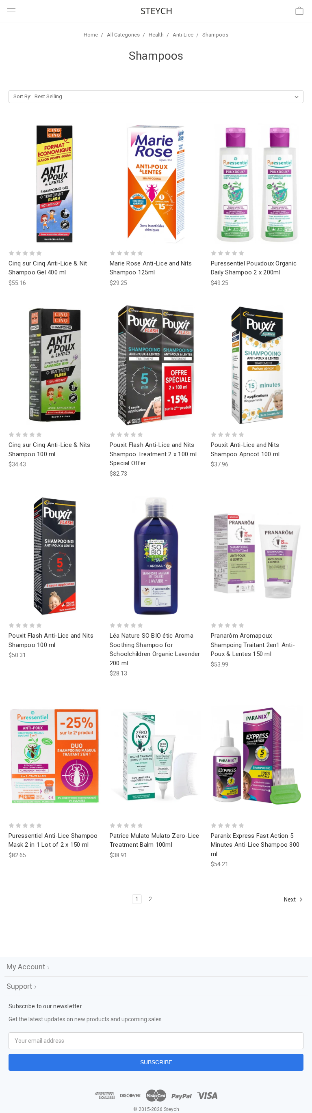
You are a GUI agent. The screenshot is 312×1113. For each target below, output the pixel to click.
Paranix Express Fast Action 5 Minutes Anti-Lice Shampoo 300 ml (255, 845)
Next (290, 899)
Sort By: (22, 96)
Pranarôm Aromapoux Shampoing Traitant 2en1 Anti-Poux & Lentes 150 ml (253, 645)
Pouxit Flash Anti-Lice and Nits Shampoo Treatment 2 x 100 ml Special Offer (153, 454)
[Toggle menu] (11, 11)
